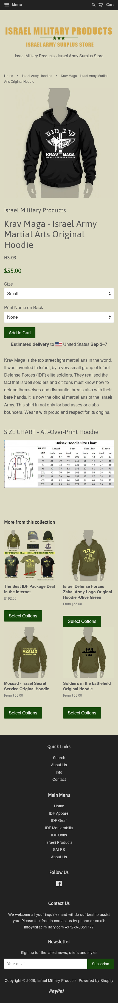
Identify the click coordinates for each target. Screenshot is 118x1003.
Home (8, 75)
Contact (59, 779)
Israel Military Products (57, 980)
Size (8, 284)
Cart (109, 4)
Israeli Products (59, 842)
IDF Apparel (59, 813)
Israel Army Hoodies (37, 75)
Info (59, 772)
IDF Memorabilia (59, 827)
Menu (16, 4)
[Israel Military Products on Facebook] (59, 884)
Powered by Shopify (96, 980)
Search (59, 757)
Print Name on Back (23, 307)
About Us (59, 764)
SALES (59, 849)
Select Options (23, 615)
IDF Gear (59, 820)
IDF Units (59, 834)
